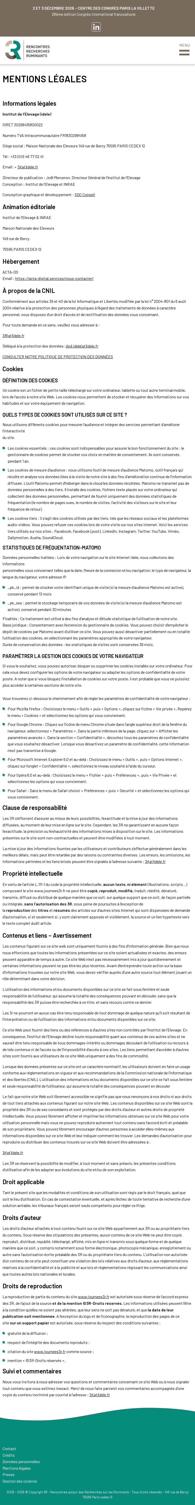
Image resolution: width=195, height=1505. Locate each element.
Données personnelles (21, 1461)
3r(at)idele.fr (28, 166)
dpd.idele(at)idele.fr (82, 345)
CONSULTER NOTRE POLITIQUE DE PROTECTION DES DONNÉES (58, 356)
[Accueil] (27, 50)
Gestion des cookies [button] (20, 1481)
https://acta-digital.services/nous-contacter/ (54, 278)
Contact (9, 1448)
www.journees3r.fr (93, 1296)
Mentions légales (17, 1468)
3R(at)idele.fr (13, 335)
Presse (8, 1474)
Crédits (9, 1455)
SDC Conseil (85, 194)
